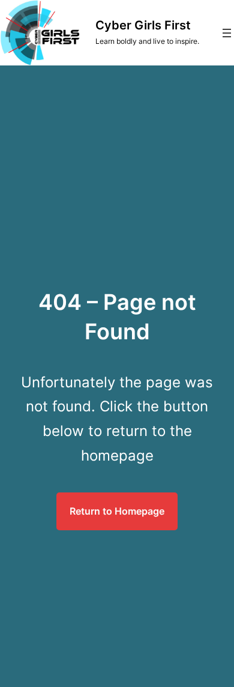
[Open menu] (227, 33)
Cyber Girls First (143, 25)
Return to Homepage (117, 511)
